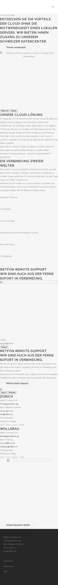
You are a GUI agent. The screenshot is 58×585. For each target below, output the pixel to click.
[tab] (5, 110)
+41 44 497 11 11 (6, 343)
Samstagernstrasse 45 (9, 436)
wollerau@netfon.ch (8, 447)
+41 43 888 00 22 (7, 443)
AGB (5, 571)
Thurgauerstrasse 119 (9, 404)
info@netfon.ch (6, 414)
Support (4, 347)
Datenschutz (8, 566)
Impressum (8, 561)
